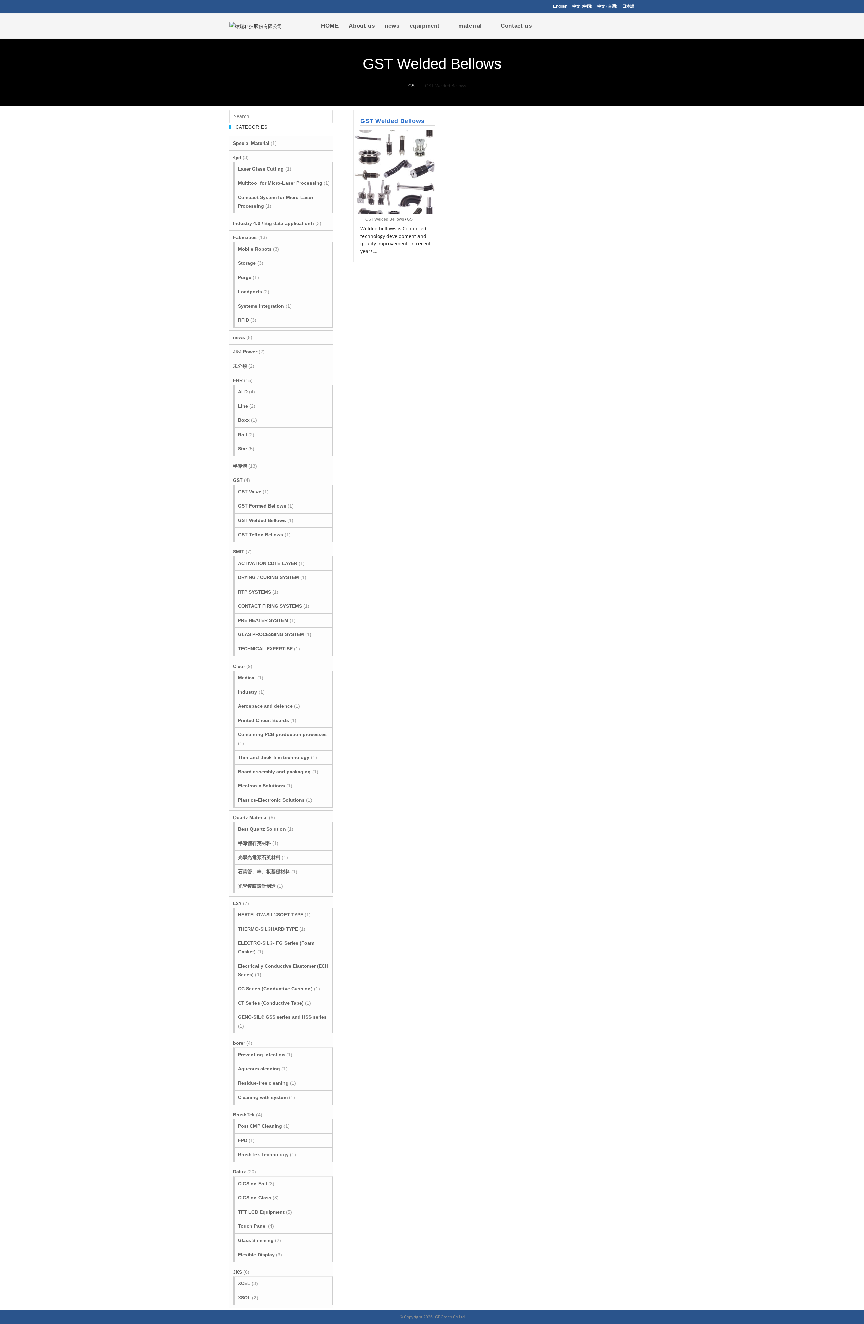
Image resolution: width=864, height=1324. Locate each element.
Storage (247, 263)
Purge (244, 277)
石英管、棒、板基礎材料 (264, 871)
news (239, 337)
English (560, 6)
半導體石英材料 (254, 843)
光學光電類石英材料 (259, 857)
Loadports (250, 291)
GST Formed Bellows (262, 506)
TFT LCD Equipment (261, 1212)
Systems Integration (261, 306)
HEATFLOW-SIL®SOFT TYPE (270, 914)
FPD (242, 1140)
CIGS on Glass (254, 1197)
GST (411, 219)
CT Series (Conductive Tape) (271, 1003)
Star (242, 448)
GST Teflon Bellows (260, 534)
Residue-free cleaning (263, 1083)
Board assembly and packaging (274, 771)
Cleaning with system (263, 1097)
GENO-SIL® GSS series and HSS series (282, 1017)
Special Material (251, 143)
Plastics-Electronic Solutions (271, 800)
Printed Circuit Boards (263, 720)
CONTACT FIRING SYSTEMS (270, 606)
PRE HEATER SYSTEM (263, 620)
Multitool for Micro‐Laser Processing (280, 183)
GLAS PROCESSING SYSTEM (271, 634)
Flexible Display (256, 1254)
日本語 (628, 6)
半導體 (240, 466)
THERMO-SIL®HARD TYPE (268, 929)
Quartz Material (250, 817)
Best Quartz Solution (262, 829)
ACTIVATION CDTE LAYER (267, 563)
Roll (242, 434)
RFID (243, 320)
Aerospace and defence (265, 706)
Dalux (239, 1171)
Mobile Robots (255, 249)
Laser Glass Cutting (261, 169)
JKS (237, 1272)
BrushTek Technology (263, 1154)
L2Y (237, 903)
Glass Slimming (256, 1240)
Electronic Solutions (261, 785)
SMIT (238, 551)
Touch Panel (252, 1226)
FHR (238, 380)
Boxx (244, 420)
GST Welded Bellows (392, 121)
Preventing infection (261, 1054)
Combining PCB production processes (282, 734)
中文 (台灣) (607, 6)
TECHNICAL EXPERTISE (265, 648)
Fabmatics (245, 237)
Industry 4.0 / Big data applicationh (273, 223)
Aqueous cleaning (259, 1068)
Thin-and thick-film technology (273, 757)
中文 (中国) (582, 6)
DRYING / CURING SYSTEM (268, 577)
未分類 (240, 366)
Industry (247, 692)
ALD (243, 391)
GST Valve (249, 491)
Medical (247, 677)
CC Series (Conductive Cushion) (275, 988)
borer (239, 1043)
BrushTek (244, 1114)
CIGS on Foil (252, 1183)
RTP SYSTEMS (254, 592)
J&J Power (245, 351)
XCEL (244, 1283)
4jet (237, 157)
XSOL (244, 1297)
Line (243, 406)
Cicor (239, 666)
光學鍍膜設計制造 (257, 886)
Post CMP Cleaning (260, 1126)
